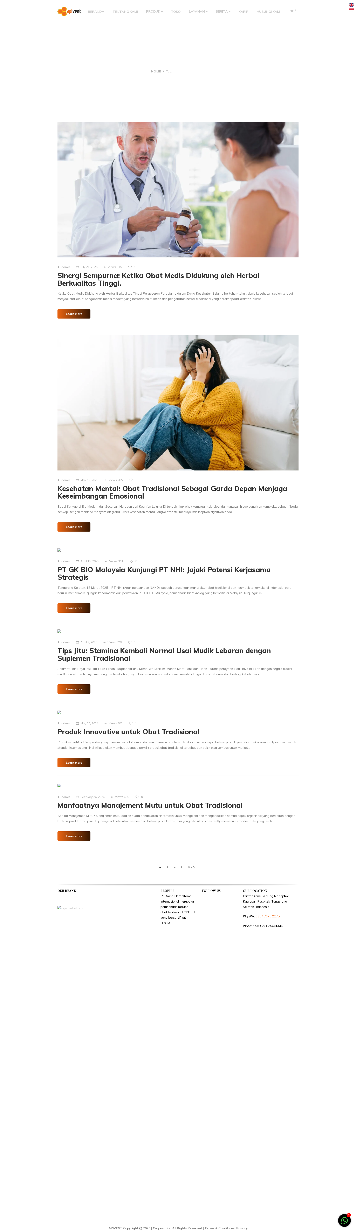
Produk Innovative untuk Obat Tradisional (128, 731)
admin (65, 267)
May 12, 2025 (89, 480)
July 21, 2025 (89, 267)
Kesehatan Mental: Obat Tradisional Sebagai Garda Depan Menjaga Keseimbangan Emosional (172, 492)
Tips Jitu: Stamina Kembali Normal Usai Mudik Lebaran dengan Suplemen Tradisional (164, 654)
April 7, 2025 (89, 642)
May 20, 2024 (89, 723)
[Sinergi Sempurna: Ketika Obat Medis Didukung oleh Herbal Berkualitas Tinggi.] (178, 189)
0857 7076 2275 (268, 916)
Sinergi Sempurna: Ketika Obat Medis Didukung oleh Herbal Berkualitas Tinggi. (158, 279)
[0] (291, 11)
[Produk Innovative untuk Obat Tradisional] (59, 712)
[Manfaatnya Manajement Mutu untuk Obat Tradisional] (59, 785)
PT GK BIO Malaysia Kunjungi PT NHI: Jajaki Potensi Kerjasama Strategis (164, 573)
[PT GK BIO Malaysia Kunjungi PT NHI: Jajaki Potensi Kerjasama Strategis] (59, 550)
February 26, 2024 (93, 797)
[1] (344, 1223)
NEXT (192, 866)
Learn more (74, 314)
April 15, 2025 (90, 561)
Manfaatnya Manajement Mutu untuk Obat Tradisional (149, 805)
